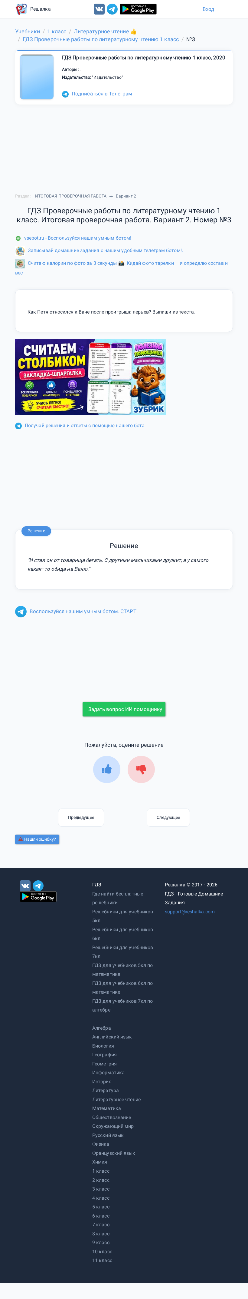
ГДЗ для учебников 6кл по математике (122, 987)
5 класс (100, 1207)
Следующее (168, 817)
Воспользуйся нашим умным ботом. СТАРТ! (84, 611)
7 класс (100, 1225)
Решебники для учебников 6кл (122, 934)
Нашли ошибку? (40, 839)
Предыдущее (81, 817)
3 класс (100, 1189)
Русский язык (108, 1135)
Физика (100, 1144)
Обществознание (111, 1117)
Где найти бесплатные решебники (117, 898)
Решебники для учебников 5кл (122, 916)
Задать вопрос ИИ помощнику (125, 709)
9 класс (100, 1242)
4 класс (100, 1198)
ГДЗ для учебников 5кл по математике (122, 969)
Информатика (108, 1072)
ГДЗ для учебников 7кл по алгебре (122, 1005)
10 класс (102, 1251)
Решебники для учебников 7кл (122, 952)
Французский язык (113, 1153)
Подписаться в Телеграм (102, 94)
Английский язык (112, 1037)
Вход (208, 9)
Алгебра (101, 1028)
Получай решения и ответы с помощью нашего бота (85, 425)
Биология (103, 1046)
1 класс (100, 1171)
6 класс (100, 1216)
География (104, 1055)
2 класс (100, 1180)
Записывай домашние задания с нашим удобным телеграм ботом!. (105, 250)
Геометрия (104, 1064)
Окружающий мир (113, 1126)
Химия (99, 1162)
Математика (106, 1108)
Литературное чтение (116, 1099)
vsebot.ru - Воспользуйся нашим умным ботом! (77, 238)
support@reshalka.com (190, 912)
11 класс (102, 1260)
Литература (105, 1090)
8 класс (100, 1234)
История (102, 1082)
